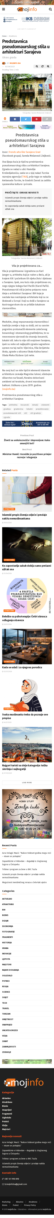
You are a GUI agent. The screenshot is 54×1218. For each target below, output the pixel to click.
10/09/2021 (10, 67)
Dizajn (5, 921)
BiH (3, 910)
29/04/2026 (7, 523)
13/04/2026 (7, 573)
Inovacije (6, 953)
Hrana (5, 948)
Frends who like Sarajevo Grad (24, 152)
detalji (35, 405)
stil (25, 413)
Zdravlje (6, 1052)
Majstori (6, 964)
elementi (45, 405)
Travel (5, 1008)
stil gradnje (35, 413)
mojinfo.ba (15, 63)
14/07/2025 (7, 722)
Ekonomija (7, 926)
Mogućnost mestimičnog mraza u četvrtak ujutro (24, 882)
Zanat (5, 1041)
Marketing (6, 1202)
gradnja (7, 409)
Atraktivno (13, 36)
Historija (7, 942)
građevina (18, 409)
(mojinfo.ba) (8, 389)
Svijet (5, 997)
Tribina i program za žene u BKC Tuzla (19, 869)
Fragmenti (7, 937)
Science (6, 992)
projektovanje (42, 409)
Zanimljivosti (9, 1047)
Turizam (6, 1014)
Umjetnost (7, 1019)
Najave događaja (10, 970)
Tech (4, 1003)
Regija (5, 986)
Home (4, 36)
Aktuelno (7, 899)
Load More (27, 783)
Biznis (5, 915)
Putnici (6, 981)
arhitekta (13, 405)
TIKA (24, 176)
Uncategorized (10, 1030)
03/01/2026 (7, 671)
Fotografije (8, 932)
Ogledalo (7, 975)
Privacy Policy (30, 1205)
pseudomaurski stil (12, 413)
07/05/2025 (7, 773)
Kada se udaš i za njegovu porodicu (22, 667)
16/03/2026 (7, 624)
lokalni (29, 409)
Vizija (4, 1036)
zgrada (7, 417)
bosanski (25, 405)
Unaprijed (7, 1025)
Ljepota (6, 959)
